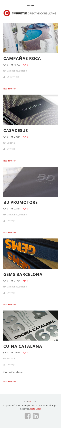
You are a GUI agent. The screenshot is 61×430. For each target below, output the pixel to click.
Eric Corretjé (13, 76)
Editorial (23, 70)
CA (34, 401)
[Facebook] (27, 416)
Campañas (12, 70)
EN (29, 401)
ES (25, 401)
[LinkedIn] (35, 416)
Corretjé (11, 148)
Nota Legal (35, 408)
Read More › (9, 88)
